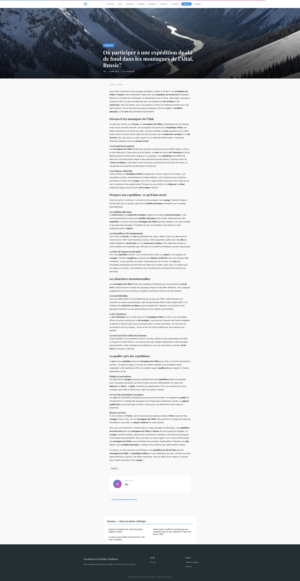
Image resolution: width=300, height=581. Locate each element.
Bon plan (129, 4)
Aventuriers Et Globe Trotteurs (100, 559)
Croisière (152, 4)
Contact (189, 566)
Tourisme (175, 4)
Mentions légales (192, 562)
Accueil (110, 4)
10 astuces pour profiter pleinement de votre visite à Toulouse (126, 538)
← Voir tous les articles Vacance (123, 499)
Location (163, 4)
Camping (141, 4)
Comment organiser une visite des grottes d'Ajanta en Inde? (125, 530)
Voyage (197, 4)
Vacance (186, 4)
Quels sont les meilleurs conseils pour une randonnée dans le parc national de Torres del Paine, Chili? (172, 531)
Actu (120, 4)
